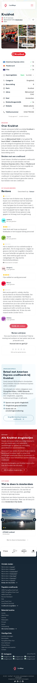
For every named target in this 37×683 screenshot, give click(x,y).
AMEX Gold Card (6, 594)
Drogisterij (30, 80)
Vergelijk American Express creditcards (17, 418)
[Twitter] (15, 681)
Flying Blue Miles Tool (7, 640)
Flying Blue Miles (9, 391)
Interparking (5, 626)
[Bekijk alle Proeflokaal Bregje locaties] (20, 551)
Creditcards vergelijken (8, 606)
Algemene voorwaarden (8, 647)
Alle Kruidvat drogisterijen (13, 470)
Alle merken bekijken (7, 629)
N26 (2, 599)
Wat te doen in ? (8, 567)
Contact (3, 649)
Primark (3, 622)
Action (3, 624)
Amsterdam (18, 20)
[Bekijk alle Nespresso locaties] (29, 551)
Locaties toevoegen (7, 636)
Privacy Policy (5, 645)
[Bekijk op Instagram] (7, 659)
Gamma (3, 617)
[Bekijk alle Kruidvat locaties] (18, 54)
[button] (4, 27)
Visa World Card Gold (7, 603)
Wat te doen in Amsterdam (16, 540)
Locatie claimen (23, 116)
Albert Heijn (5, 615)
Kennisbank (4, 638)
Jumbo (3, 613)
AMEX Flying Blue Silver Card (10, 592)
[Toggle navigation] (31, 5)
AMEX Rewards (23, 391)
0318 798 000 (29, 112)
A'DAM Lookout (9, 532)
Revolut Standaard (6, 597)
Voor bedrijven (5, 643)
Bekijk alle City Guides (8, 583)
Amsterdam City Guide (13, 502)
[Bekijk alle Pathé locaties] (11, 551)
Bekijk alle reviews (18, 326)
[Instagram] (20, 681)
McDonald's (4, 620)
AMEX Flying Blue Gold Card (9, 590)
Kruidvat (31, 88)
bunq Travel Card (6, 601)
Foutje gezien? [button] (13, 116)
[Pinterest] (17, 681)
